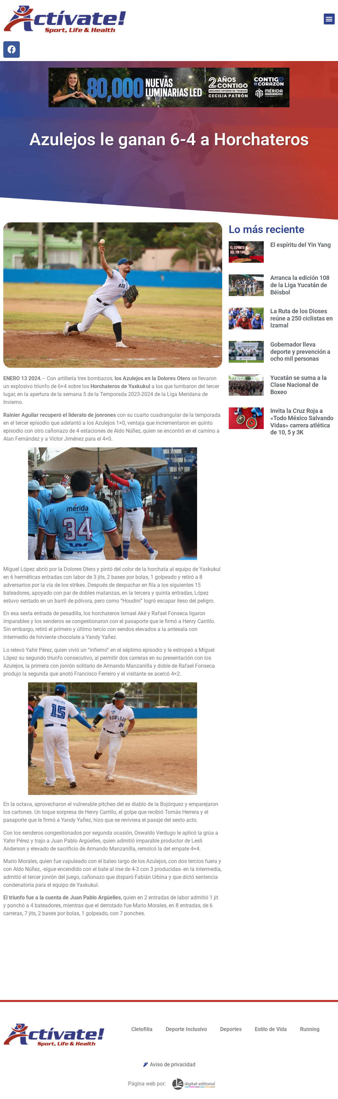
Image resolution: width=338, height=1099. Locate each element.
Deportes (231, 1029)
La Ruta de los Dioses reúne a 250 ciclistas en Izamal (301, 318)
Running (310, 1029)
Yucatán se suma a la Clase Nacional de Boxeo (298, 384)
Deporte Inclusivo (186, 1029)
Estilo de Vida (271, 1029)
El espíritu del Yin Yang (300, 244)
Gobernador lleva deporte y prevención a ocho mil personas (300, 351)
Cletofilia (141, 1029)
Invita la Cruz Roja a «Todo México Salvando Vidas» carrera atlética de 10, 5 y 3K (301, 421)
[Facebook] (11, 49)
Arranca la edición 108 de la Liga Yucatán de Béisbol (299, 284)
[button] (329, 19)
